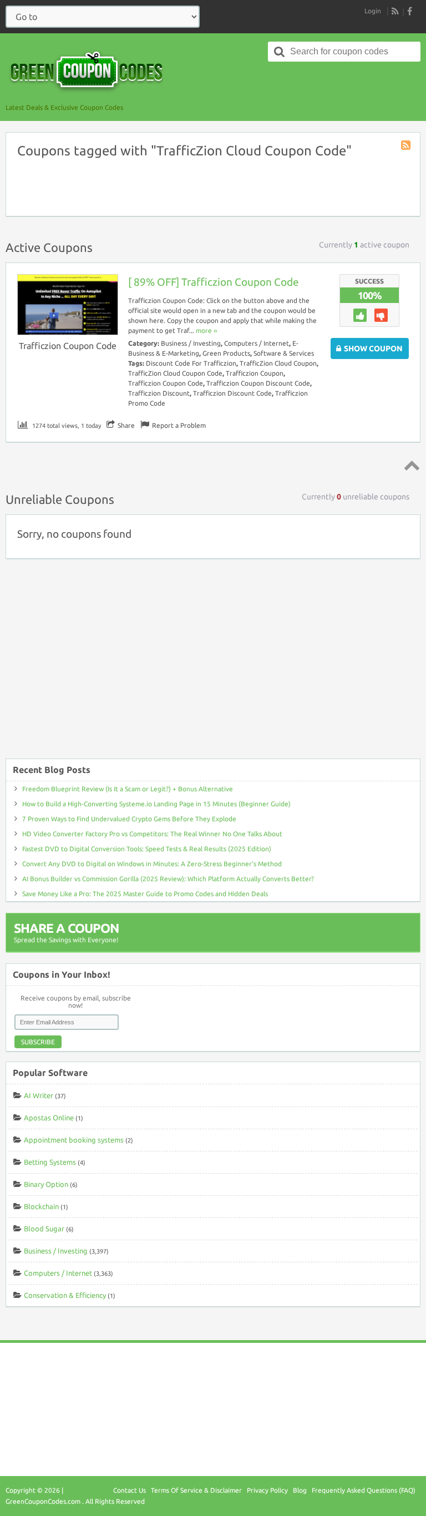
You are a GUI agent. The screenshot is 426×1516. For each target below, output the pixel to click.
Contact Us (129, 1490)
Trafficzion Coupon (254, 373)
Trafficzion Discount (159, 393)
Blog (300, 1490)
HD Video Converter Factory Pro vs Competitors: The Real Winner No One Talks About (152, 833)
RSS (395, 11)
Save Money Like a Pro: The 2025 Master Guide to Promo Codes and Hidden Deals (145, 893)
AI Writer (38, 1095)
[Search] (279, 52)
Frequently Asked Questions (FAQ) (363, 1490)
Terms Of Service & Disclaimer (196, 1490)
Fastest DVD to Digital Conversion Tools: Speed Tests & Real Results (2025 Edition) (146, 848)
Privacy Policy (267, 1490)
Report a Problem (179, 425)
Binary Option (46, 1184)
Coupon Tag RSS (406, 145)
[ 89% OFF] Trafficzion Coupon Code (213, 282)
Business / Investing (191, 343)
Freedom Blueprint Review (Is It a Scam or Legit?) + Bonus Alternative (127, 788)
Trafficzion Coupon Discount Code (258, 383)
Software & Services (283, 353)
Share (126, 425)
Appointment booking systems (74, 1140)
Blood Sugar (44, 1228)
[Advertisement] (213, 664)
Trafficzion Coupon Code (67, 346)
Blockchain (41, 1206)
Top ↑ (410, 465)
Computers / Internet (256, 343)
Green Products (226, 353)
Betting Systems (50, 1162)
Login (372, 10)
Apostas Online (49, 1117)
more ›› (206, 330)
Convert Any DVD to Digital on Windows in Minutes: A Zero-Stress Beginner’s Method (152, 863)
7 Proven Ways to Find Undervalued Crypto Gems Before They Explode (129, 818)
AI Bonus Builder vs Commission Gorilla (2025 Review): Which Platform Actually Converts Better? (168, 878)
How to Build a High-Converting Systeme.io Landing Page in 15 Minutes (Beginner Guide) (156, 803)
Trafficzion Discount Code (232, 393)
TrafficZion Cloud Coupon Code (175, 373)
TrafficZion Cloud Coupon (278, 363)
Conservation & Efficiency (65, 1295)
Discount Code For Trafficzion (191, 363)
